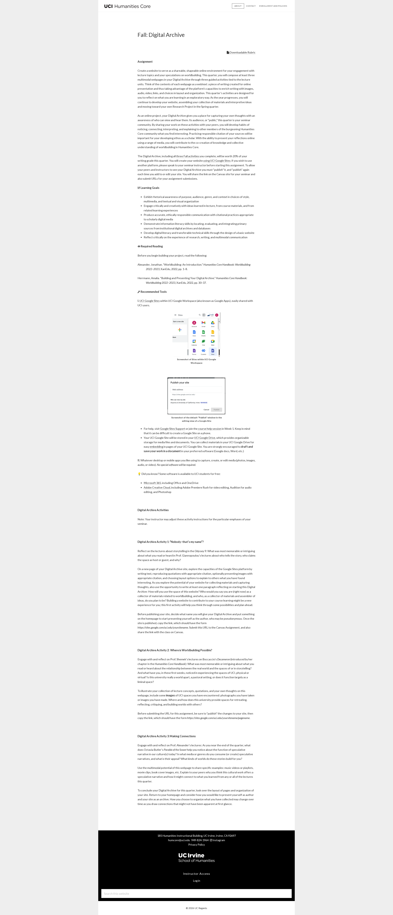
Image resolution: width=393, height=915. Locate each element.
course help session (209, 428)
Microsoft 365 (152, 483)
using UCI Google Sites (216, 160)
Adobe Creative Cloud (157, 487)
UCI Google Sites (150, 300)
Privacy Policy (196, 844)
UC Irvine (209, 835)
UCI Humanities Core (127, 5)
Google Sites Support (172, 428)
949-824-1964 (199, 840)
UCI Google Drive (204, 437)
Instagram (219, 840)
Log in (196, 880)
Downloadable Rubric (242, 52)
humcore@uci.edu (179, 840)
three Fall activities (187, 156)
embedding (156, 446)
